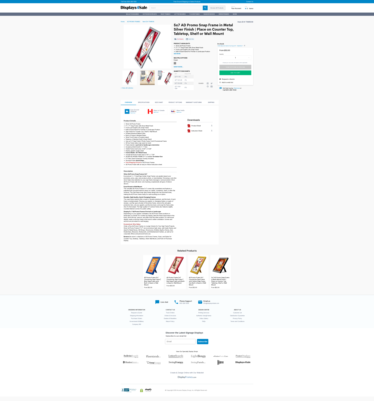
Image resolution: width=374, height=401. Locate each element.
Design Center (203, 310)
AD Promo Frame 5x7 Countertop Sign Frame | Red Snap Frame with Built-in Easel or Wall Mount (176, 280)
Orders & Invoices (170, 315)
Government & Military (137, 321)
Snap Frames (165, 14)
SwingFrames (224, 14)
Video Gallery (203, 318)
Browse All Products (217, 8)
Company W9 (136, 324)
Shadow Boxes (209, 14)
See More (177, 53)
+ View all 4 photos (127, 88)
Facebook (235, 390)
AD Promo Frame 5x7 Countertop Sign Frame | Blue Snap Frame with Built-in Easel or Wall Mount (152, 281)
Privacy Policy (237, 318)
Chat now (237, 88)
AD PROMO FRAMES (133, 21)
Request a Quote (136, 313)
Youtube (252, 390)
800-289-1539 (131, 1)
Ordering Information (136, 310)
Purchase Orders (136, 318)
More (235, 14)
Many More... (178, 67)
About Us (237, 310)
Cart (246, 6)
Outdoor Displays (150, 14)
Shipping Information (136, 315)
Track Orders (170, 313)
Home (123, 21)
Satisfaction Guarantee (237, 315)
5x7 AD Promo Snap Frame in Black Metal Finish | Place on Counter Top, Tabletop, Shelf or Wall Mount (220, 281)
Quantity (221, 54)
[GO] (205, 8)
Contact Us (249, 1)
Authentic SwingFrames (203, 315)
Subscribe (202, 341)
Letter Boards (180, 14)
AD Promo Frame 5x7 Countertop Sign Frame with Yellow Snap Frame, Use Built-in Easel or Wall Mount (197, 281)
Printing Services (203, 313)
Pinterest (243, 390)
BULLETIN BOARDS (132, 14)
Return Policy (170, 321)
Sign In (233, 6)
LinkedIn (248, 390)
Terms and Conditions (237, 321)
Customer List (237, 313)
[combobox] (178, 8)
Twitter (239, 390)
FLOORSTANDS (195, 14)
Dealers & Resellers (170, 318)
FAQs (204, 321)
